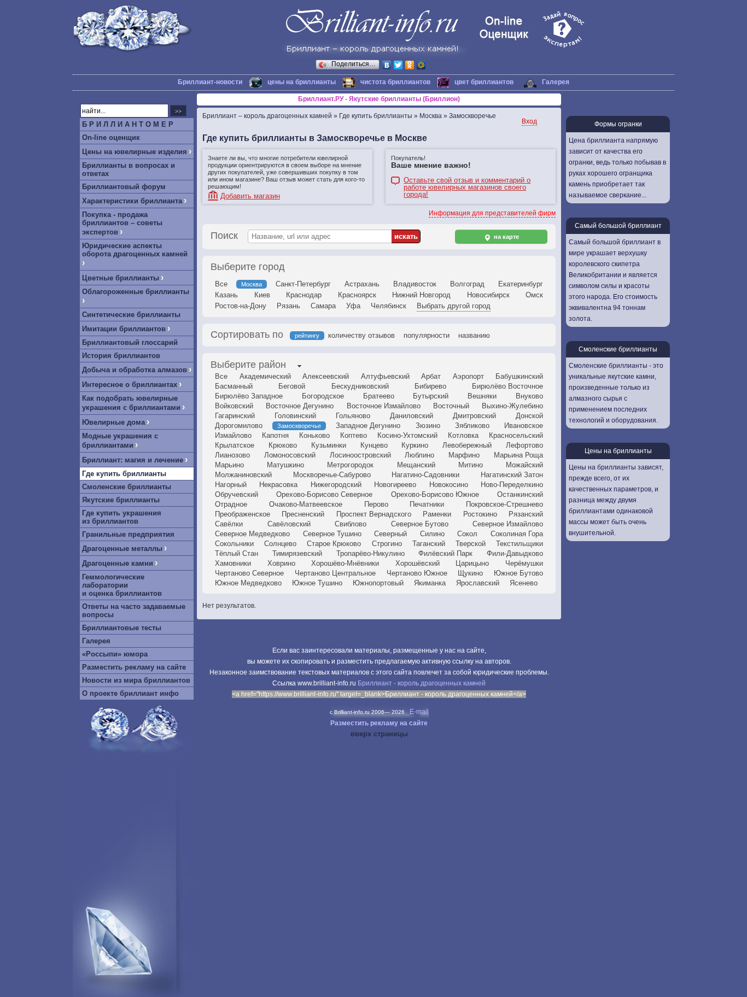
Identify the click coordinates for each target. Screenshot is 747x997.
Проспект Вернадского (373, 514)
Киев (262, 295)
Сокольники (234, 543)
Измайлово (233, 435)
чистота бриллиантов (395, 82)
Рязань (288, 306)
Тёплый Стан (236, 553)
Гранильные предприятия (128, 534)
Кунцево (374, 445)
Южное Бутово (518, 573)
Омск (534, 295)
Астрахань (362, 284)
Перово (376, 504)
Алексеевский (325, 376)
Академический (265, 376)
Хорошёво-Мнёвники (345, 563)
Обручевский (236, 494)
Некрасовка (278, 484)
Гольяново (353, 416)
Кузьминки (328, 445)
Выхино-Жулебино (512, 406)
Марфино (464, 455)
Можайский (524, 465)
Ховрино (281, 563)
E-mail (419, 712)
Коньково (314, 435)
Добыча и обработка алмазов (134, 370)
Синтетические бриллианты (131, 314)
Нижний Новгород (421, 295)
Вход (529, 121)
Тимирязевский (297, 553)
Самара (323, 306)
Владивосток (414, 284)
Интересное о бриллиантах (129, 384)
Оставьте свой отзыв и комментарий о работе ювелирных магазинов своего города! (467, 181)
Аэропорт (468, 376)
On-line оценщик (111, 137)
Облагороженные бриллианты (135, 292)
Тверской (471, 543)
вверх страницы (379, 734)
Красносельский (516, 435)
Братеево (378, 396)
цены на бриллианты (301, 82)
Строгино (387, 543)
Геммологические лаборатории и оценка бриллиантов (122, 585)
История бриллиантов (121, 355)
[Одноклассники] (410, 65)
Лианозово (232, 455)
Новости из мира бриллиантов (136, 680)
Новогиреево (395, 484)
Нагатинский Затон (512, 475)
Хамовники (233, 563)
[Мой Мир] (421, 65)
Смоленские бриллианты (126, 487)
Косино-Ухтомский (407, 435)
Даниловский (411, 416)
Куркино (414, 445)
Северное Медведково (252, 534)
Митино (470, 465)
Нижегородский (336, 484)
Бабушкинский (519, 376)
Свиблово (350, 524)
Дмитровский (474, 416)
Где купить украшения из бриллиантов (121, 517)
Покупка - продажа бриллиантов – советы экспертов (122, 223)
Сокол (467, 534)
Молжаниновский (243, 475)
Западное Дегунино (368, 425)
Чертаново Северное (249, 573)
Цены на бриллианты (618, 451)
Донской (529, 416)
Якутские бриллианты (121, 500)
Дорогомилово (238, 425)
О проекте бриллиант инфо (130, 693)
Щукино (470, 573)
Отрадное (231, 504)
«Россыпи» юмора (115, 654)
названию (474, 335)
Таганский (428, 543)
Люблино (419, 455)
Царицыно (472, 563)
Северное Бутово (419, 524)
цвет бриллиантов (483, 82)
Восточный (451, 406)
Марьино (229, 465)
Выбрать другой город (454, 306)
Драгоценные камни (117, 563)
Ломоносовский (290, 455)
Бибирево (430, 386)
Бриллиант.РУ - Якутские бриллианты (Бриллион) (379, 99)
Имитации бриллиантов (124, 329)
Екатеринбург (520, 284)
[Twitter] (398, 65)
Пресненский (303, 514)
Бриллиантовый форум (124, 187)
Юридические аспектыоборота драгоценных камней (135, 250)
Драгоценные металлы (122, 548)
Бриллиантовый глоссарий (130, 342)
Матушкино (285, 465)
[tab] (248, 366)
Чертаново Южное (417, 573)
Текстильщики (519, 543)
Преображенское (242, 514)
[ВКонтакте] (387, 65)
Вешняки (482, 396)
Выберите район (248, 364)
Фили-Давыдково (515, 553)
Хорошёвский (417, 563)
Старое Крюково (334, 543)
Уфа (353, 306)
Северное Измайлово (507, 524)
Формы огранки (618, 124)
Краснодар (304, 295)
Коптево (353, 435)
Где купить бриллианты (124, 474)
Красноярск (357, 295)
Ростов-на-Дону (240, 306)
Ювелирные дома (113, 422)
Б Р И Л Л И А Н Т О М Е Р (127, 124)
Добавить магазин (250, 196)
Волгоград (467, 284)
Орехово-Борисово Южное (435, 494)
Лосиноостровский (360, 455)
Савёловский (289, 524)
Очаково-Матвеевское (305, 504)
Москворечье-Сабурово (332, 475)
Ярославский (477, 583)
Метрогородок (350, 465)
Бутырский (430, 396)
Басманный (234, 386)
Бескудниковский (360, 386)
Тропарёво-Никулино (370, 553)
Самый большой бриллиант (618, 226)
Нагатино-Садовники (425, 475)
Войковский (234, 406)
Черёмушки (524, 563)
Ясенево (524, 583)
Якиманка (430, 583)
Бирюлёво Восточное (507, 386)
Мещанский (416, 465)
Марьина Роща (518, 455)
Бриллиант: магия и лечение (132, 460)
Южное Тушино (317, 583)
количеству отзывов (361, 335)
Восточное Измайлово (384, 406)
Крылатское (234, 445)
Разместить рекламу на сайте (134, 667)
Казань (226, 295)
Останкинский (520, 494)
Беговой (291, 386)
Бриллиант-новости (210, 82)
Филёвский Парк (445, 553)
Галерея (555, 82)
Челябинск (388, 306)
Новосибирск (488, 295)
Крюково (283, 445)
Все (221, 284)
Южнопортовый (378, 583)
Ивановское (523, 425)
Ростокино (480, 514)
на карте (505, 236)
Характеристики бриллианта (132, 201)
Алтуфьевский (385, 376)
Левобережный (467, 445)
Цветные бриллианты (120, 278)
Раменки (437, 514)
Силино (432, 534)
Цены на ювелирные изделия (134, 152)
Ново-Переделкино (512, 484)
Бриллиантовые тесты (121, 628)
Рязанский (526, 514)
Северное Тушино (332, 534)
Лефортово (524, 445)
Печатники (427, 504)
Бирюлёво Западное (249, 396)
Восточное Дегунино (300, 406)
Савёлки (229, 524)
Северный (390, 534)
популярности (427, 335)
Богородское (323, 396)
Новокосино (448, 484)
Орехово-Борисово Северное (324, 494)
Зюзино (428, 425)
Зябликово (472, 425)
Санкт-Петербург (303, 284)
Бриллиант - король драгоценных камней (422, 683)
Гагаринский (235, 416)
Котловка (463, 435)
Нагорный (231, 484)
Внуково (529, 396)
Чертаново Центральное (335, 573)
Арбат (431, 376)
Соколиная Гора (517, 534)
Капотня (275, 435)
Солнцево (280, 543)
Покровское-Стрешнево (504, 504)
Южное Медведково (248, 583)
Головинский (295, 416)
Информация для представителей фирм (492, 213)
